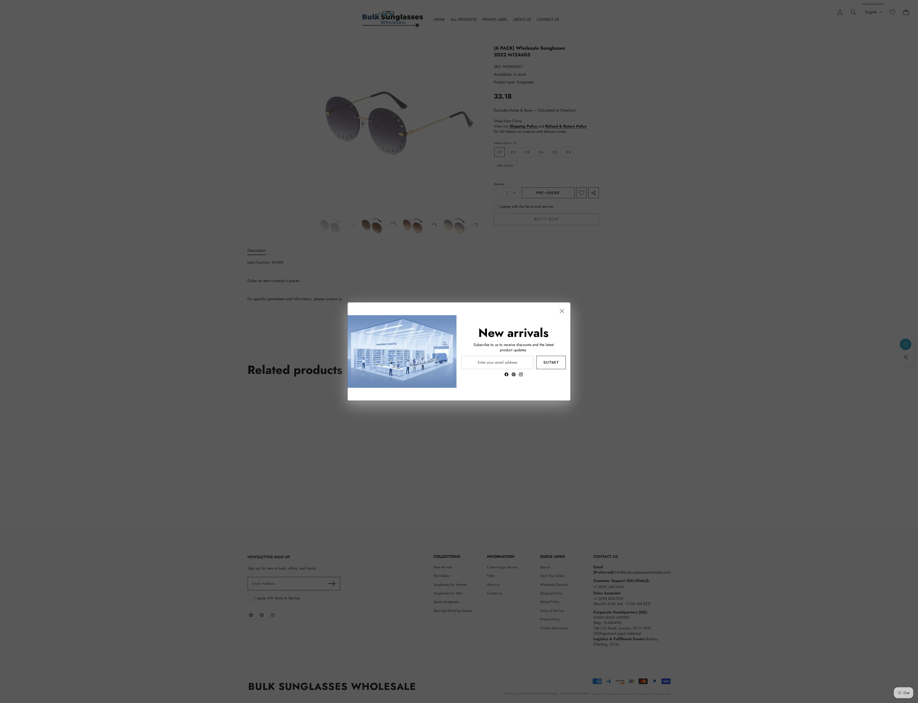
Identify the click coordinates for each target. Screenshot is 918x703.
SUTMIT (551, 362)
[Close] (562, 311)
